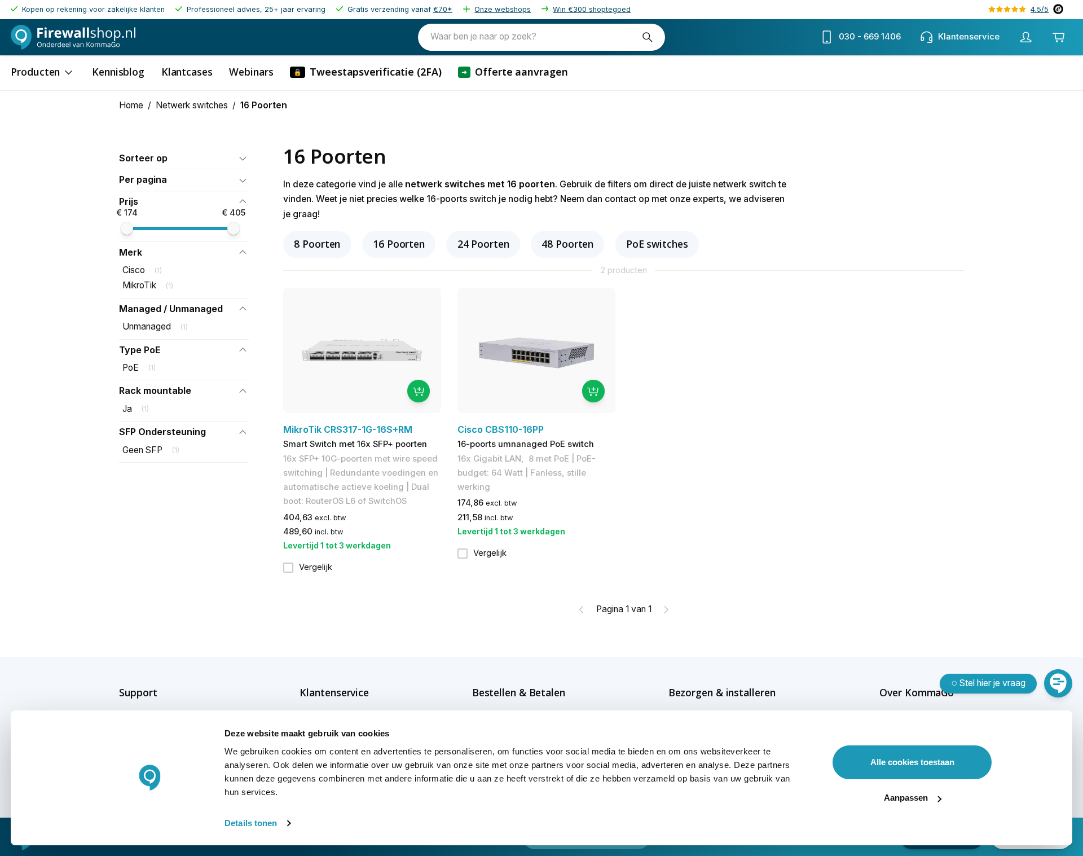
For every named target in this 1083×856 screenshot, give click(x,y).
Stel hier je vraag (992, 683)
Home (131, 105)
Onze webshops (502, 9)
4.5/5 (1040, 9)
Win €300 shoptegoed (592, 9)
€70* (442, 9)
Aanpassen (906, 797)
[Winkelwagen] (1058, 37)
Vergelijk (315, 567)
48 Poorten (567, 244)
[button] (184, 158)
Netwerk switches (192, 105)
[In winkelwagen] (418, 391)
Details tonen (250, 823)
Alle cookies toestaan (912, 762)
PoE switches (657, 244)
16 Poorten (399, 244)
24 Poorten (483, 244)
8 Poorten (317, 244)
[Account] (1025, 37)
